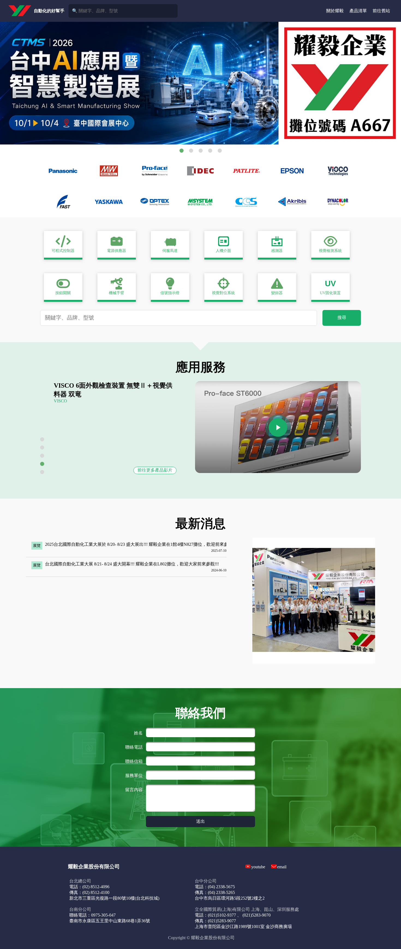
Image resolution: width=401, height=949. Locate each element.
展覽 (37, 546)
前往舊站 (381, 10)
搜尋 (341, 317)
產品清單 (358, 10)
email (281, 866)
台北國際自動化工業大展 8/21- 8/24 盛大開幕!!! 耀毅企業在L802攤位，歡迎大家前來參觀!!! (132, 564)
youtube (258, 866)
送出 (200, 821)
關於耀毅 (335, 10)
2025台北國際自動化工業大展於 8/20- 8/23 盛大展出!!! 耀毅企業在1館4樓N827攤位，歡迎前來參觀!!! (141, 544)
